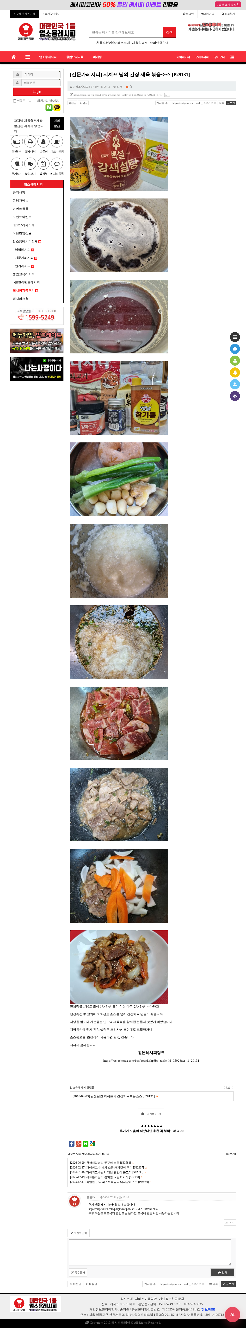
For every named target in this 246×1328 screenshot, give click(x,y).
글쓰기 (231, 103)
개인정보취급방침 (171, 1299)
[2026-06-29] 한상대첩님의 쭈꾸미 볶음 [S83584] (101, 1162)
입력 (224, 1272)
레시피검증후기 (24, 290)
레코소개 (123, 43)
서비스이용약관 (146, 1299)
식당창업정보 (22, 233)
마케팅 (97, 57)
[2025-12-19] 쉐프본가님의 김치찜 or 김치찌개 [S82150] (106, 1177)
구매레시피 (202, 57)
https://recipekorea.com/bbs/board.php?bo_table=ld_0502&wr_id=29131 (114, 94)
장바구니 (219, 57)
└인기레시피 (22, 266)
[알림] (235, 372)
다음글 (83, 103)
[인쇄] (131, 86)
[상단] (235, 396)
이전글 (72, 103)
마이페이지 (183, 57)
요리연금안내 (159, 43)
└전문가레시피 (23, 258)
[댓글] (235, 349)
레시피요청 (20, 298)
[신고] (127, 86)
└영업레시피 (22, 249)
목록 (221, 103)
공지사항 (19, 192)
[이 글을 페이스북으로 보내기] (71, 1143)
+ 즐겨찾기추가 (52, 13)
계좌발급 (57, 123)
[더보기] (229, 1087)
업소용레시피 (47, 57)
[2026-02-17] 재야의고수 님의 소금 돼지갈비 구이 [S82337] (108, 1167)
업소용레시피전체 (25, 241)
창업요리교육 (74, 57)
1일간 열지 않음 (226, 4)
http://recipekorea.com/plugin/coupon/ (109, 1209)
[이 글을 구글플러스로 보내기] (78, 1143)
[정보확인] (208, 1309)
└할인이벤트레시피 (26, 282)
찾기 (230, 13)
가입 (209, 13)
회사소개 (126, 1299)
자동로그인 (23, 100)
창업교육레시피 (24, 274)
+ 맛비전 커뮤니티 (24, 13)
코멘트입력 (80, 1233)
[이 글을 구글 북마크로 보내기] (92, 1143)
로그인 (189, 13)
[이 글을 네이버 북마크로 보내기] (85, 1143)
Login (37, 92)
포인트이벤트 (22, 217)
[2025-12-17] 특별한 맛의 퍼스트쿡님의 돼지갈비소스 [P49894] (110, 1182)
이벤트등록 (20, 209)
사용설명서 (140, 43)
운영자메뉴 (20, 200)
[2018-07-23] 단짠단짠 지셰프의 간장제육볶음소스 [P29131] (115, 1096)
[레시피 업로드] (235, 384)
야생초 (77, 86)
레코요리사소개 (24, 225)
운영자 (91, 1197)
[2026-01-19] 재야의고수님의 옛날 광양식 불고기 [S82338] (108, 1172)
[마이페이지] (235, 361)
